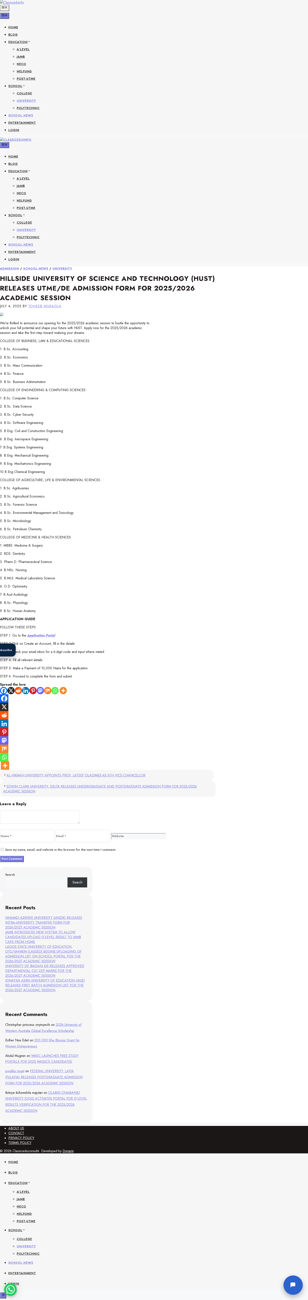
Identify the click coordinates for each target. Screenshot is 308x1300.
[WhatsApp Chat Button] (10, 1289)
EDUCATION (18, 42)
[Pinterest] (33, 690)
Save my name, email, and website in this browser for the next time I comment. (60, 850)
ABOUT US (16, 1128)
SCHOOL (15, 86)
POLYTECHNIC (28, 108)
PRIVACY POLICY (21, 1138)
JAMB (21, 57)
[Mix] (47, 690)
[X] (11, 690)
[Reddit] (18, 690)
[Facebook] (3, 690)
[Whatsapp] (55, 690)
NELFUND (24, 71)
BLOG (13, 35)
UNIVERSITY (26, 101)
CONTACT (16, 1133)
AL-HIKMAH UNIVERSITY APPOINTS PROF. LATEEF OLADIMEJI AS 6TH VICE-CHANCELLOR (75, 775)
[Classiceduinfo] (15, 140)
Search (10, 875)
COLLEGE (24, 93)
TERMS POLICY (19, 1142)
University (62, 268)
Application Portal (41, 635)
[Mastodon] (40, 690)
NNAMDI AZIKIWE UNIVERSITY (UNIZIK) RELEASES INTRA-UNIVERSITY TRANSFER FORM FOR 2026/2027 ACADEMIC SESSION (43, 922)
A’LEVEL (23, 49)
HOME (13, 27)
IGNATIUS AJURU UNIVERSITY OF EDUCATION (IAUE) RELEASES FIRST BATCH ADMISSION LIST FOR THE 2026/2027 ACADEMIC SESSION (45, 985)
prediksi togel (14, 1071)
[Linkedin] (25, 690)
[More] (63, 690)
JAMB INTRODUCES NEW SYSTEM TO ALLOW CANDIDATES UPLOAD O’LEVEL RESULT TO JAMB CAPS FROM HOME (43, 937)
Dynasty (68, 1151)
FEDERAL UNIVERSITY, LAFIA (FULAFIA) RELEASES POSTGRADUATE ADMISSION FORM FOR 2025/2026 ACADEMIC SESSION (44, 1077)
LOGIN (13, 130)
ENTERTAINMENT (22, 123)
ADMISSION (9, 268)
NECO (21, 64)
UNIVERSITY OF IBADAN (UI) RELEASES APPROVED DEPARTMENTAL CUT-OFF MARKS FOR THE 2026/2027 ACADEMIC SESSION (44, 971)
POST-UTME (26, 79)
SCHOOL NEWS (20, 115)
